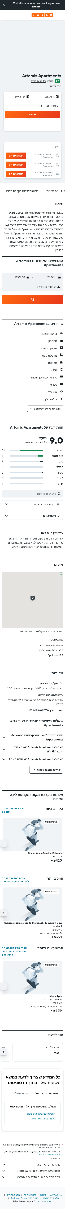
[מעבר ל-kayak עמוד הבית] (42, 15)
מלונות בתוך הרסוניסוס (43, 1118)
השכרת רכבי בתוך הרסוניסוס (41, 1113)
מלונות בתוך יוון (13, 1195)
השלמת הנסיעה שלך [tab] (46, 1093)
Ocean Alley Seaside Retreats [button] (45, 853)
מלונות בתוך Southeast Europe (24, 1198)
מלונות (43, 1195)
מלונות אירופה (30, 1195)
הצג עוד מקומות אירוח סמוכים (14, 810)
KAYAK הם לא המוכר (48, 1164)
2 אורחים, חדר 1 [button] (48, 105)
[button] (4, 5)
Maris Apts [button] (55, 996)
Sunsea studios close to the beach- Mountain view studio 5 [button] (33, 924)
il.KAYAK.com (56, 1195)
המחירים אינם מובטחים (49, 1154)
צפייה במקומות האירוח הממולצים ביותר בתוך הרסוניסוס (14, 951)
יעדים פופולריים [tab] (19, 1093)
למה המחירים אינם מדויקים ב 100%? (38, 1177)
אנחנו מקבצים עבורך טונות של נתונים (38, 1171)
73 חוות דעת (38, 81)
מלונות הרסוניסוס (44, 1201)
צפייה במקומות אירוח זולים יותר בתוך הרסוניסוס (16, 880)
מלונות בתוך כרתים (50, 1198)
